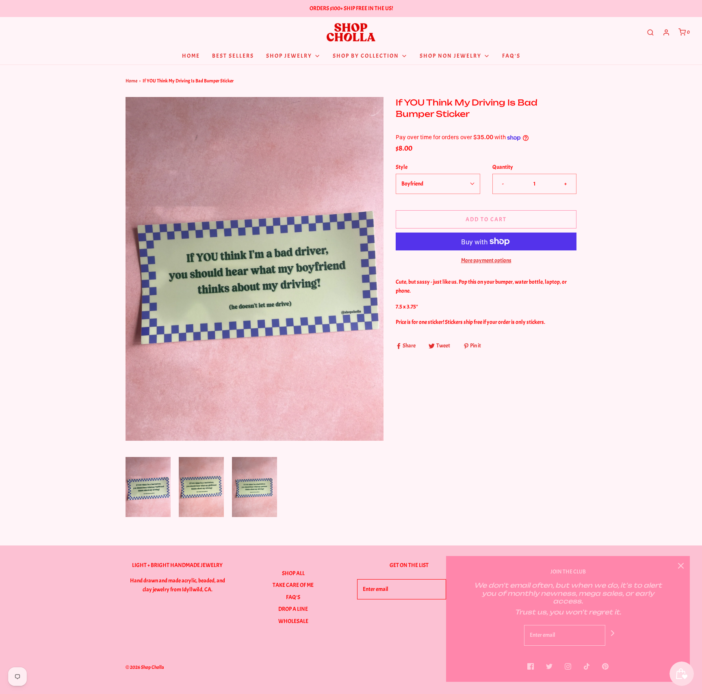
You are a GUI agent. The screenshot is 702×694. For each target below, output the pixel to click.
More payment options (486, 260)
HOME (191, 55)
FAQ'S (293, 597)
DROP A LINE (293, 609)
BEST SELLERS (233, 55)
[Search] (650, 32)
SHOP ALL (293, 573)
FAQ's (511, 55)
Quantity (502, 167)
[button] (148, 487)
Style (401, 167)
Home (131, 81)
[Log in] (666, 32)
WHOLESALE (293, 621)
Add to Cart (486, 219)
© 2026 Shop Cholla (145, 667)
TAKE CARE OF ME (293, 585)
